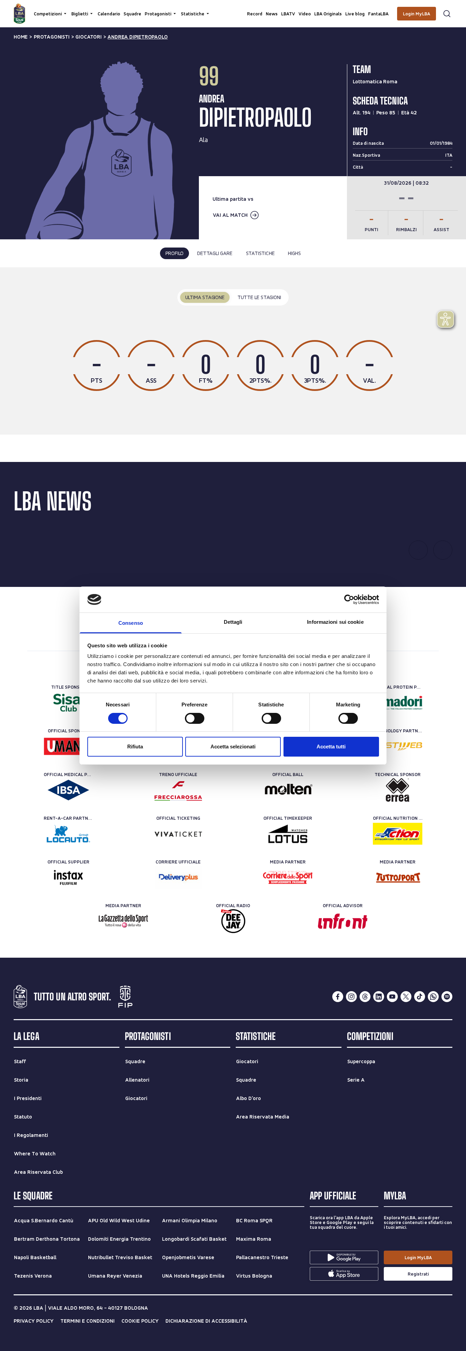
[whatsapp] (433, 996)
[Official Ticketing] (178, 834)
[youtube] (392, 996)
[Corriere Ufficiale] (178, 877)
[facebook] (337, 996)
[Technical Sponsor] (397, 790)
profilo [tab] (174, 253)
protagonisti (52, 37)
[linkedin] (378, 996)
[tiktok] (419, 996)
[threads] (365, 996)
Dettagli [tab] (233, 622)
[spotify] (446, 996)
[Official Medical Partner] (68, 790)
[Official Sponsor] (68, 746)
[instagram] (351, 996)
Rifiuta (135, 746)
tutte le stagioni (259, 297)
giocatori (88, 37)
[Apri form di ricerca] (446, 13)
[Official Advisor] (342, 921)
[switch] (194, 718)
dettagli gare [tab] (214, 253)
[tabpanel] (233, 351)
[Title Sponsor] (68, 703)
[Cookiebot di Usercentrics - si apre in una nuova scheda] (349, 599)
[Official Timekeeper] (287, 834)
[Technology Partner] (397, 746)
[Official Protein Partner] (397, 703)
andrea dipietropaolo (137, 37)
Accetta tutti (331, 746)
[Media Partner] (287, 877)
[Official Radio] (233, 921)
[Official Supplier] (68, 877)
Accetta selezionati (233, 746)
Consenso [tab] (130, 623)
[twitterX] (406, 996)
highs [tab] (294, 253)
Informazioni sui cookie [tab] (335, 622)
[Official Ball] (287, 790)
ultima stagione (204, 297)
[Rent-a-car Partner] (68, 834)
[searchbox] (233, 8)
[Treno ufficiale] (178, 790)
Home (21, 37)
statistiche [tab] (260, 253)
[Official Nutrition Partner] (397, 834)
